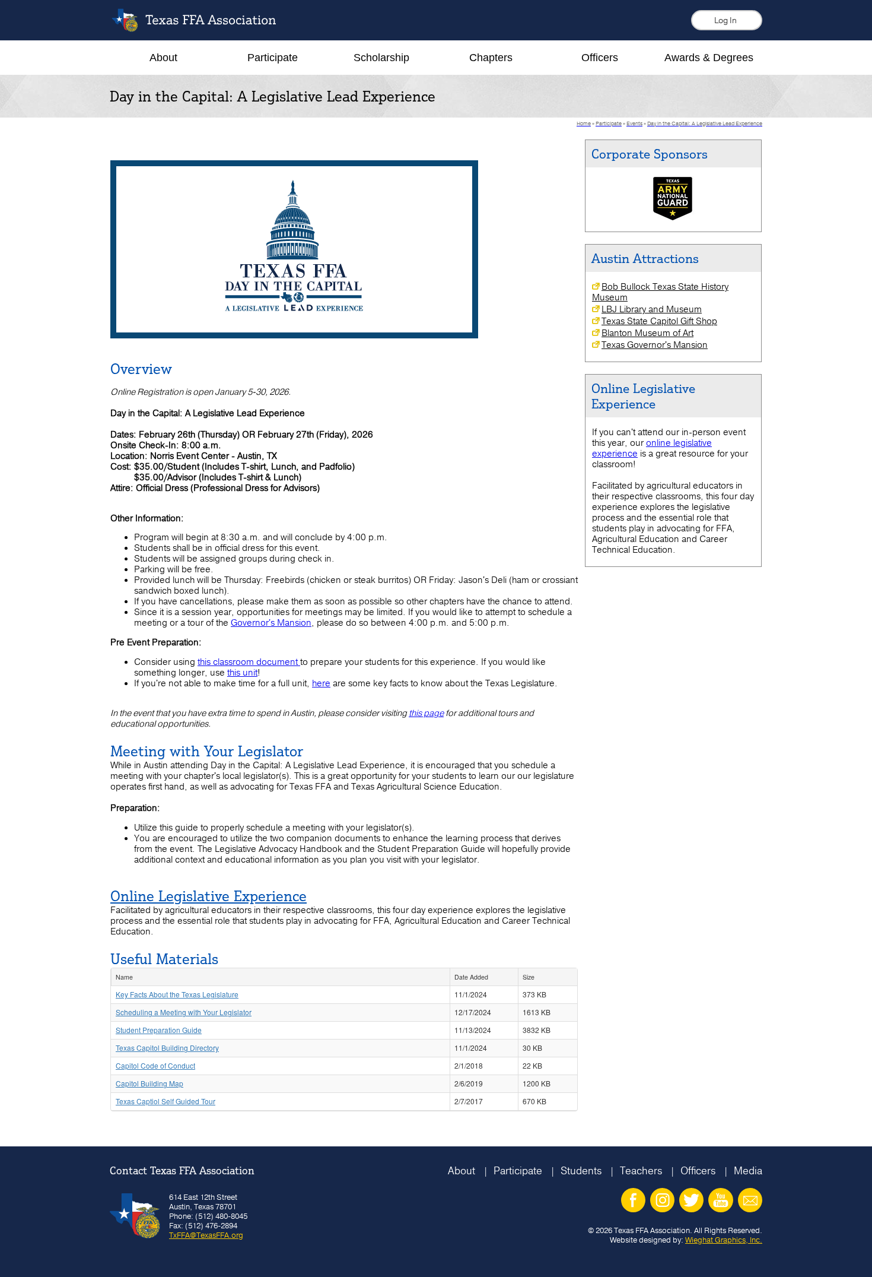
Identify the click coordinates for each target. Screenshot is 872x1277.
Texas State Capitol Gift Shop (659, 321)
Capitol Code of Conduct (155, 1065)
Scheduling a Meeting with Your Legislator (184, 1012)
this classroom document (248, 662)
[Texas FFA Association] (203, 29)
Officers (697, 1170)
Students (581, 1170)
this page (426, 713)
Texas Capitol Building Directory (167, 1047)
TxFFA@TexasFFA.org (206, 1235)
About (461, 1170)
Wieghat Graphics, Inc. (723, 1239)
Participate (518, 1170)
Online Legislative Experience (208, 896)
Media (748, 1170)
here (321, 683)
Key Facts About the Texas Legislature (177, 994)
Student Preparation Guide (159, 1030)
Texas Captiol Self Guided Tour (165, 1101)
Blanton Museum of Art (647, 333)
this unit (242, 672)
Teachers (641, 1170)
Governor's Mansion (271, 622)
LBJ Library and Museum (652, 309)
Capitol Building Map (149, 1083)
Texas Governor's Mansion (655, 345)
